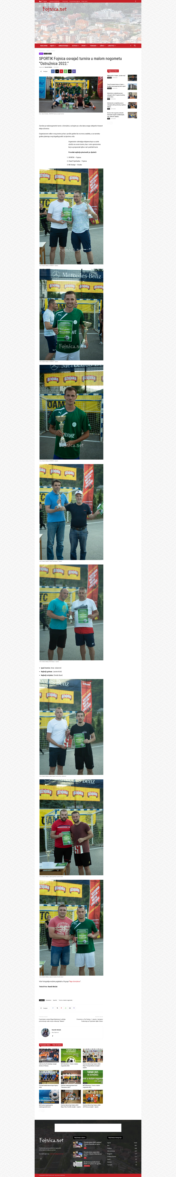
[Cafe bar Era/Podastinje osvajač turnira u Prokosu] (49, 1055)
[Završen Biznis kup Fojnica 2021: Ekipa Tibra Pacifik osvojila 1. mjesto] (71, 1097)
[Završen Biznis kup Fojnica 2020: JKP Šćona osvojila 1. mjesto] (93, 1097)
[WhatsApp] (65, 71)
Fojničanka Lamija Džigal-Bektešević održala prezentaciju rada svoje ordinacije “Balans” (52, 1020)
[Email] (70, 71)
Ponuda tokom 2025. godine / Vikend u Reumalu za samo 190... (92, 1144)
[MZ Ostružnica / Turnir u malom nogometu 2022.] (71, 1055)
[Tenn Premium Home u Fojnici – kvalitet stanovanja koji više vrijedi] (132, 87)
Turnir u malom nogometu (65, 1000)
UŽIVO (102, 46)
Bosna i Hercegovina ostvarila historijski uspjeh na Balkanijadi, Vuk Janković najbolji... (115, 114)
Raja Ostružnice (75, 981)
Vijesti (52, 46)
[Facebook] (135, 1)
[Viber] (74, 71)
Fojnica (45, 53)
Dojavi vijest (84, 1)
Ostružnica (48, 1000)
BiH (40, 1061)
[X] (57, 71)
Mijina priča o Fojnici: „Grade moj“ (116, 75)
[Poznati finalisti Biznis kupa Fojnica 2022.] (49, 1077)
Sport (83, 46)
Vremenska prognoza (74, 1)
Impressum (65, 1)
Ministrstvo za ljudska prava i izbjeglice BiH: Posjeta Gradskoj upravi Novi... (116, 95)
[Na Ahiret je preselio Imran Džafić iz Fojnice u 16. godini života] (77, 1164)
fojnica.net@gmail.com (56, 1154)
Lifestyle (111, 46)
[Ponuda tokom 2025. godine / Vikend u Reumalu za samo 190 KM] (77, 1144)
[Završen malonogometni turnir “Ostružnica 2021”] (71, 1077)
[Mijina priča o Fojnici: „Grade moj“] (132, 78)
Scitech (74, 46)
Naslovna (43, 46)
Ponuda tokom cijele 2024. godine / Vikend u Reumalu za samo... (93, 1154)
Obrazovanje (63, 46)
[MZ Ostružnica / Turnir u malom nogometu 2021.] (93, 1077)
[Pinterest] (61, 71)
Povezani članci (45, 1045)
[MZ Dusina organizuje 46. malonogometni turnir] (49, 1097)
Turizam (93, 46)
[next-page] (43, 1110)
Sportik (55, 1000)
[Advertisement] (88, 30)
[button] (135, 46)
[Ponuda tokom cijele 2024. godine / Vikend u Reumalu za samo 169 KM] (77, 1154)
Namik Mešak (48, 67)
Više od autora (57, 1045)
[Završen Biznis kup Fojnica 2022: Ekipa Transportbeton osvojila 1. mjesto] (93, 1055)
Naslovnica (42, 50)
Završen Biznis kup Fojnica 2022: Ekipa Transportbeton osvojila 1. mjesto (92, 1065)
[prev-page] (40, 1110)
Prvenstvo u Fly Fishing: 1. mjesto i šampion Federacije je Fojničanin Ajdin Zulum (90, 1020)
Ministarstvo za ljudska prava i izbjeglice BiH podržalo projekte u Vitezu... (116, 104)
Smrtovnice (86, 1165)
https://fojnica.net (55, 1032)
